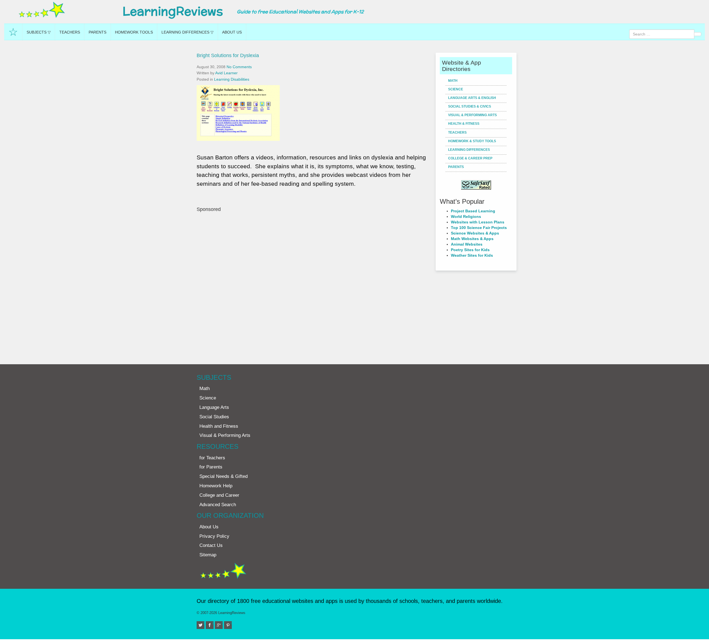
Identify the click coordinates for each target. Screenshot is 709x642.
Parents (97, 32)
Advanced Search (217, 504)
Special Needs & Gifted (223, 476)
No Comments (239, 67)
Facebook (213, 623)
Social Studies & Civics (469, 106)
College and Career (219, 495)
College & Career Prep (470, 158)
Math (453, 81)
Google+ (222, 623)
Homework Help (215, 485)
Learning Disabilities (231, 79)
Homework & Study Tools (472, 141)
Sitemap (207, 554)
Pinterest (231, 623)
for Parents (210, 467)
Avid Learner (226, 73)
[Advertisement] (314, 285)
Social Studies (214, 416)
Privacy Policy (214, 536)
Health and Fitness (218, 426)
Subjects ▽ (39, 32)
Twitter (203, 623)
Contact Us (211, 545)
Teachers (69, 32)
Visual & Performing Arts (472, 115)
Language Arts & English (472, 98)
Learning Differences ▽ (187, 32)
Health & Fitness (463, 124)
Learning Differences (469, 150)
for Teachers (212, 457)
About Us (232, 32)
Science (455, 89)
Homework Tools (134, 32)
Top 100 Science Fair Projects (479, 227)
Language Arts (214, 407)
